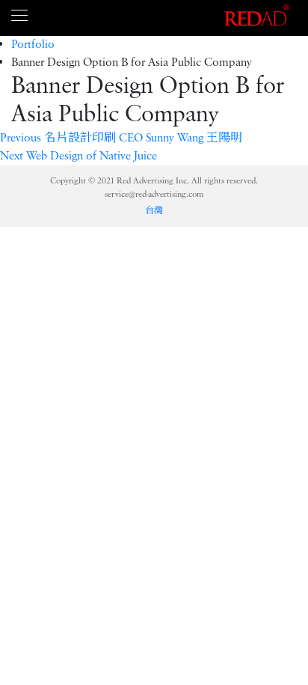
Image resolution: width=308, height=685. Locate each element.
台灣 (154, 210)
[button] (121, 138)
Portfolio (33, 44)
